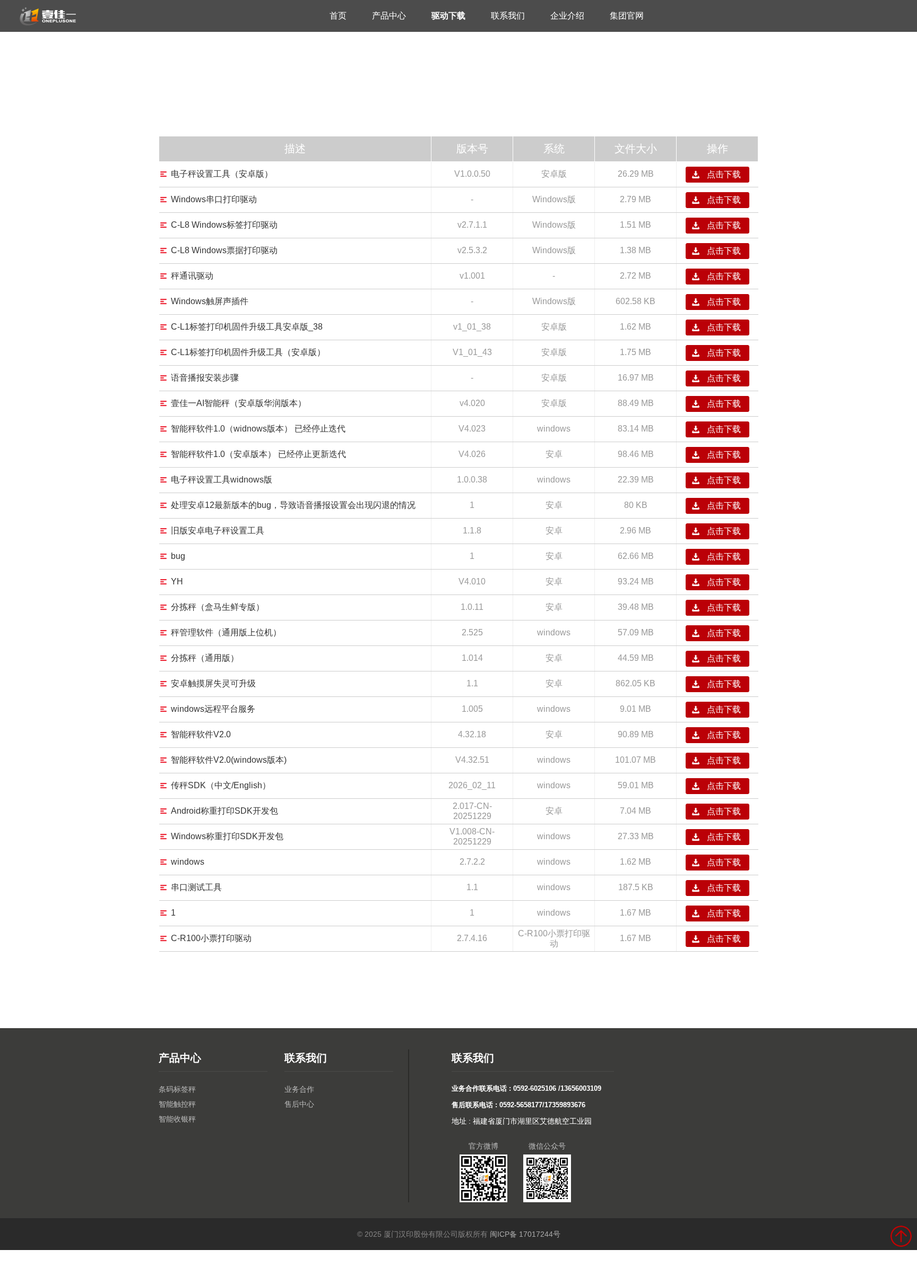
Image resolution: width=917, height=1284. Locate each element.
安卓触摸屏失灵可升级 (213, 683)
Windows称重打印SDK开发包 (227, 836)
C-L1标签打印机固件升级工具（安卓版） (248, 352)
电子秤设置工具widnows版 (221, 479)
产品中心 (389, 15)
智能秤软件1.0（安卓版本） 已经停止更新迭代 (258, 454)
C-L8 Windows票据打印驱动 (224, 250)
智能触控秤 (177, 1104)
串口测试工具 (196, 887)
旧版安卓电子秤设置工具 (217, 530)
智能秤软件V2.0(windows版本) (229, 759)
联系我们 (508, 15)
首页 (338, 15)
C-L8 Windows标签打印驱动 (224, 224)
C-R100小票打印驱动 (211, 938)
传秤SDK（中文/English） (221, 785)
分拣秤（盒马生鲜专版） (217, 606)
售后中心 (299, 1104)
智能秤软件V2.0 (201, 734)
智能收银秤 (177, 1119)
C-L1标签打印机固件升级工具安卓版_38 (247, 326)
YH (177, 581)
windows (187, 861)
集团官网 (627, 15)
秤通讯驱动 (192, 275)
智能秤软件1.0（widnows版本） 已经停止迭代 (258, 428)
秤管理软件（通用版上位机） (226, 632)
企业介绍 (567, 15)
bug (178, 556)
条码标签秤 (177, 1089)
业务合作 (299, 1089)
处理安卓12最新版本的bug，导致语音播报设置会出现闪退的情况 (293, 505)
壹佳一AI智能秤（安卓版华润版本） (238, 403)
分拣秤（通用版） (205, 657)
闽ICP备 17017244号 (525, 1234)
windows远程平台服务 (213, 708)
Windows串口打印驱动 (214, 199)
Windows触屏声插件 (209, 301)
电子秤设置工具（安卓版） (222, 173)
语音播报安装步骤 (205, 377)
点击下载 (724, 174)
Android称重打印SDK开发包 (224, 810)
